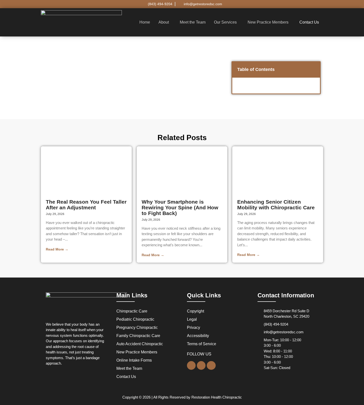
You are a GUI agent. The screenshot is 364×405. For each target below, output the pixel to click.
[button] (165, 22)
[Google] (191, 365)
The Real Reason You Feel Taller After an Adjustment (86, 204)
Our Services (225, 22)
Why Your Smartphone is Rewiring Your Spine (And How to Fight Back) (180, 207)
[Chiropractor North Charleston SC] (86, 304)
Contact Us (309, 22)
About (163, 22)
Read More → (57, 249)
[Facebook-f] (201, 365)
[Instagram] (211, 365)
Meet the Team (193, 22)
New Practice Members (268, 22)
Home (144, 22)
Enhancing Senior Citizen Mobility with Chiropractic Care (276, 204)
